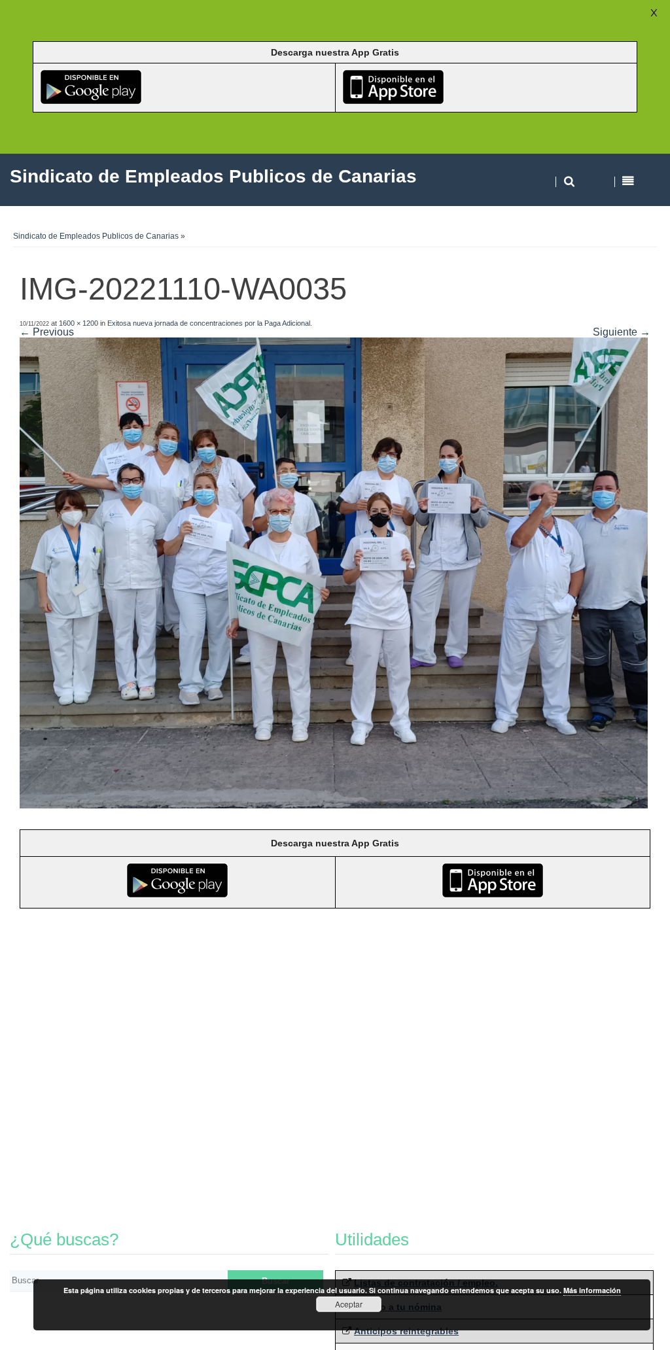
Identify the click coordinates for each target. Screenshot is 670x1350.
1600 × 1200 (78, 323)
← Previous (47, 332)
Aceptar (348, 1303)
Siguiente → (621, 332)
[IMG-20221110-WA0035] (334, 804)
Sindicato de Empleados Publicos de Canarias (96, 236)
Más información (592, 1290)
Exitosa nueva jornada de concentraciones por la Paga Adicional (208, 323)
